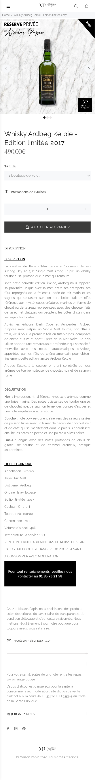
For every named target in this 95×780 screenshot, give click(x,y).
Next (88, 69)
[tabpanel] (47, 66)
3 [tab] (50, 117)
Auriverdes (68, 324)
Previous (6, 69)
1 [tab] (44, 117)
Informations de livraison (28, 192)
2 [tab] (47, 117)
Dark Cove (44, 324)
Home (6, 15)
